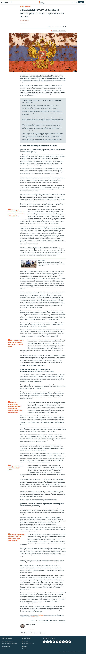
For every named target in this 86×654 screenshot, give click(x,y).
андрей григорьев (24, 20)
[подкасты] (76, 2)
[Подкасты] (66, 641)
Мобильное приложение (7, 641)
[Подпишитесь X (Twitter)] (50, 641)
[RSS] (63, 641)
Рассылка (24, 646)
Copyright (24, 648)
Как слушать (25, 641)
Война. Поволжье (25, 6)
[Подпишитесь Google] (44, 641)
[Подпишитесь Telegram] (57, 641)
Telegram (40, 615)
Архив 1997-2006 (6, 646)
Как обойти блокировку (28, 643)
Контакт (4, 648)
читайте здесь (34, 616)
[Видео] (72, 2)
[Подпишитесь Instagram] (60, 641)
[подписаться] (69, 641)
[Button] (51, 27)
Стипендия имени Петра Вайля (9, 643)
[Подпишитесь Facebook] (47, 641)
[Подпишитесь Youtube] (54, 641)
